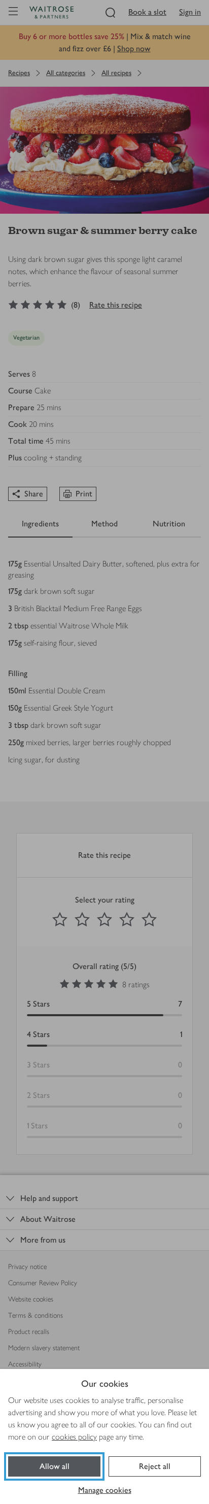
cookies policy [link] (74, 1437)
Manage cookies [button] (104, 1490)
